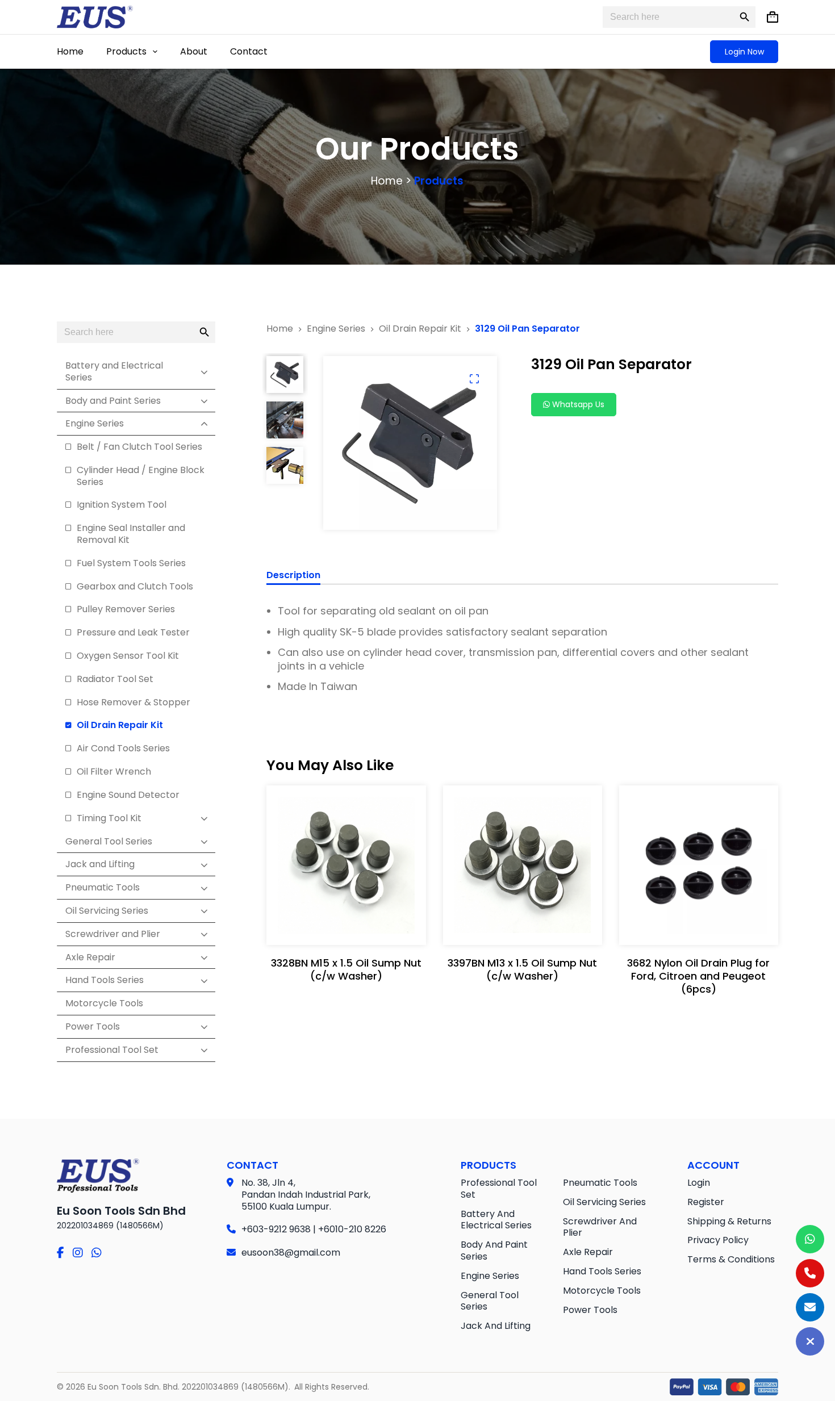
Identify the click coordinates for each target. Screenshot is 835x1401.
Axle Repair (588, 1251)
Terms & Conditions (731, 1259)
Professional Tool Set (499, 1188)
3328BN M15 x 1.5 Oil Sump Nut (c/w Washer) (346, 969)
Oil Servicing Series (604, 1201)
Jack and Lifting (496, 1325)
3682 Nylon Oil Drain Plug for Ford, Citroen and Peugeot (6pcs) (698, 976)
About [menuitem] (193, 51)
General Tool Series (490, 1301)
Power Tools (590, 1309)
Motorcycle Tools (602, 1290)
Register (705, 1201)
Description (293, 576)
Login (698, 1182)
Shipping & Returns (729, 1221)
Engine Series (490, 1275)
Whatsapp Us (577, 404)
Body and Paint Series (494, 1250)
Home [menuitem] (70, 51)
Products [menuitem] (126, 51)
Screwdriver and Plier (600, 1227)
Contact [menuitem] (249, 51)
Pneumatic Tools (600, 1182)
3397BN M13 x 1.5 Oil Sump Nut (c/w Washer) (522, 969)
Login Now (744, 51)
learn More (343, 924)
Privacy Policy (718, 1240)
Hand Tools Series (602, 1271)
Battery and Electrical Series (496, 1219)
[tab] (293, 577)
